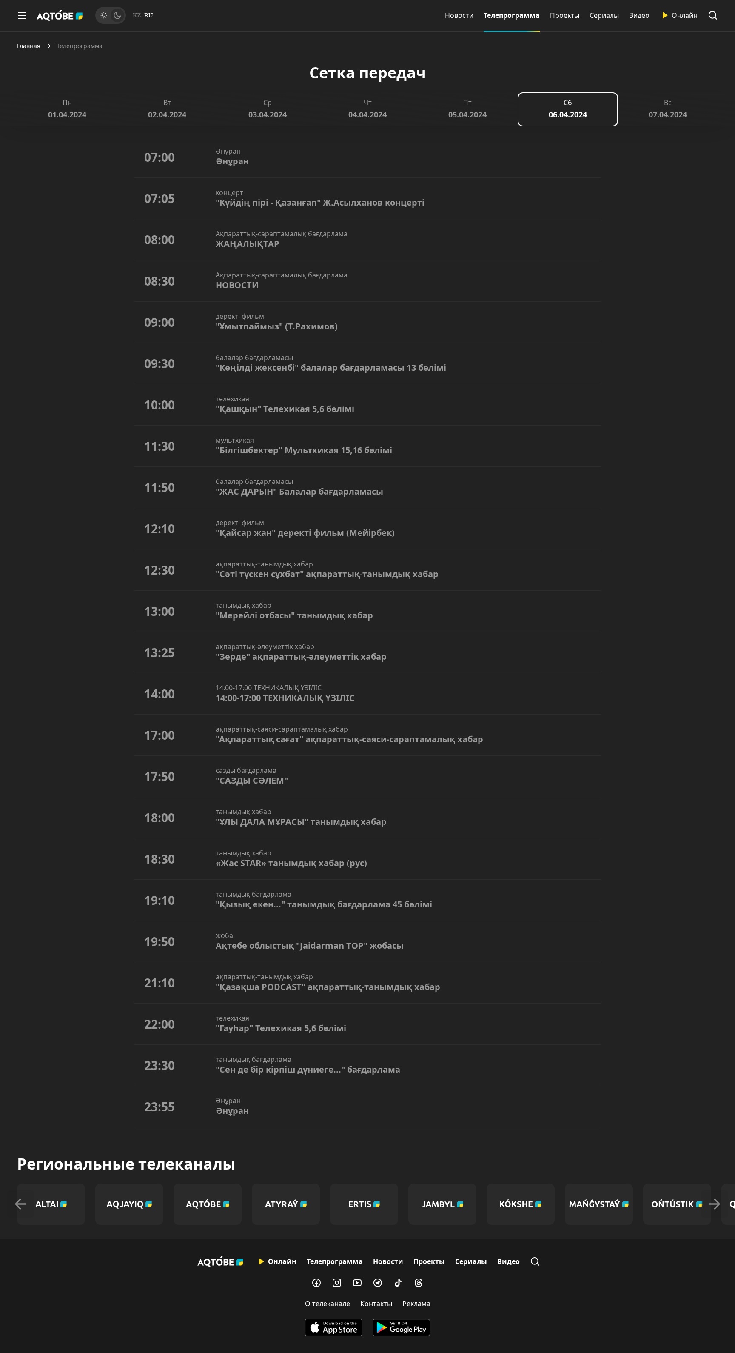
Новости (459, 15)
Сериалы (604, 15)
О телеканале (327, 1303)
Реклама (416, 1303)
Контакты (376, 1303)
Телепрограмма (512, 15)
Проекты (564, 15)
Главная (28, 46)
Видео (639, 15)
